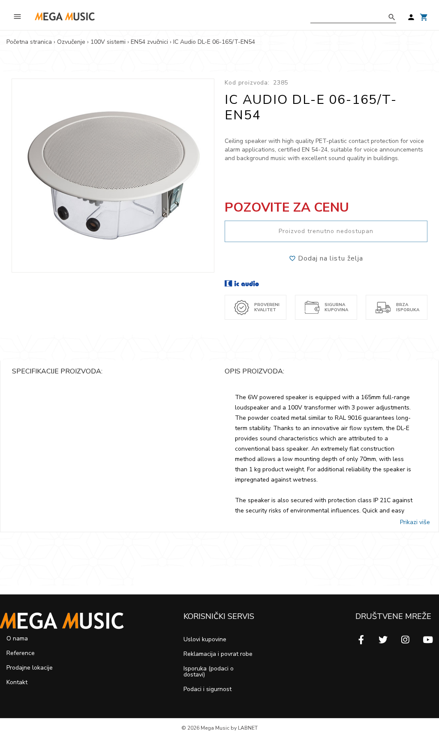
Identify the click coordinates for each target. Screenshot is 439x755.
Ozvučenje (71, 42)
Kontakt (16, 682)
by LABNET (244, 728)
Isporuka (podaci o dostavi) (208, 671)
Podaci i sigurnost (207, 689)
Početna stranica (29, 42)
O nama (17, 638)
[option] (113, 175)
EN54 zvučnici (149, 42)
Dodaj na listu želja (329, 258)
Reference (20, 653)
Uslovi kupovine (204, 639)
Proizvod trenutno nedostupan (326, 231)
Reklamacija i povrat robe (218, 654)
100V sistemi (108, 42)
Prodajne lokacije (29, 668)
